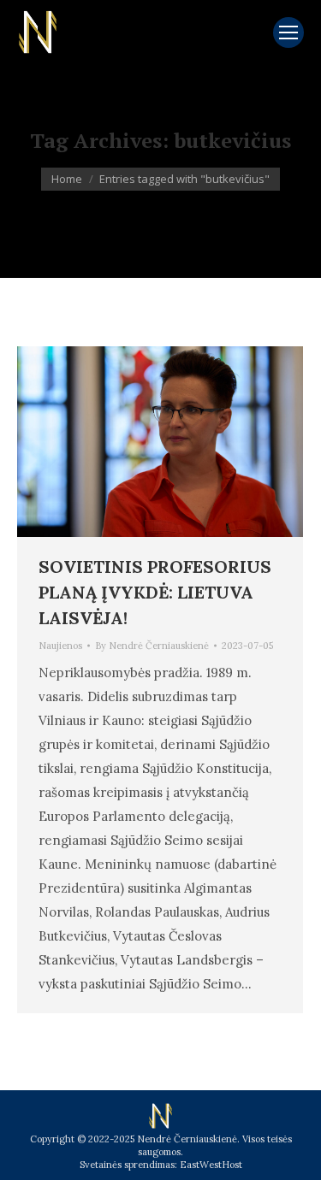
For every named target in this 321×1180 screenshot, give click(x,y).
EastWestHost (211, 1165)
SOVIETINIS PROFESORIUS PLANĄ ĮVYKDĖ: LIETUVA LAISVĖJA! (155, 592)
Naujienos (60, 646)
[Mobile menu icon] (288, 32)
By (152, 646)
